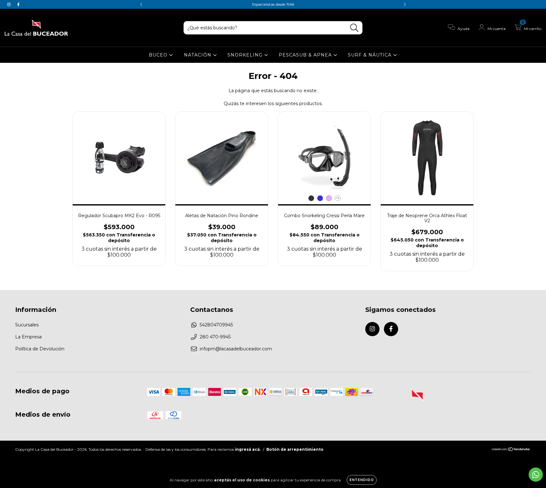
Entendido (361, 480)
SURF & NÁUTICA (370, 55)
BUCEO (159, 55)
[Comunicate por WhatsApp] (536, 474)
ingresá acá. (248, 449)
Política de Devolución (39, 349)
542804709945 (216, 325)
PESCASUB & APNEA (306, 55)
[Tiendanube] (511, 450)
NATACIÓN (198, 55)
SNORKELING (246, 55)
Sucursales (27, 325)
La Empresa (28, 337)
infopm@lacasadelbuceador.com (236, 349)
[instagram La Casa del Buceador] (9, 4)
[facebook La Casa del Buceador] (18, 4)
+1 (337, 198)
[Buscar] (354, 28)
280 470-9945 (215, 337)
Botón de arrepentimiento (295, 449)
